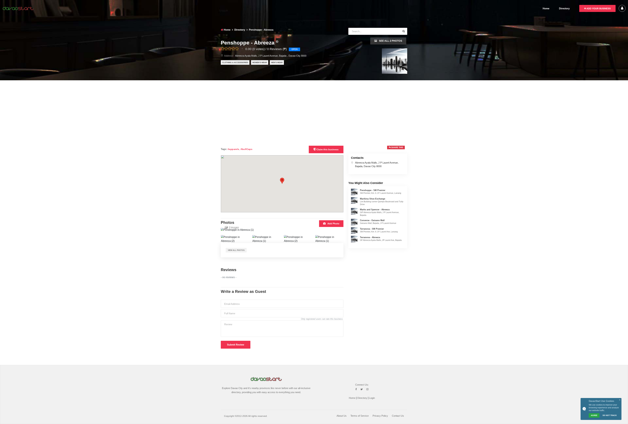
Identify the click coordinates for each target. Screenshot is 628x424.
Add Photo (333, 223)
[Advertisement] (314, 105)
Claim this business (327, 149)
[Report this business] (277, 41)
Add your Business (598, 8)
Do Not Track (610, 415)
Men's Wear (277, 62)
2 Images (232, 226)
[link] (354, 191)
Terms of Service (359, 415)
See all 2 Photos (390, 40)
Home (546, 8)
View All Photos (236, 250)
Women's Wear (259, 62)
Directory (564, 8)
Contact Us (398, 415)
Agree (594, 415)
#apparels (233, 149)
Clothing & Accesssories (235, 62)
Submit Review (235, 344)
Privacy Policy (380, 415)
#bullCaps (247, 149)
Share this (397, 147)
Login (372, 398)
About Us (342, 415)
